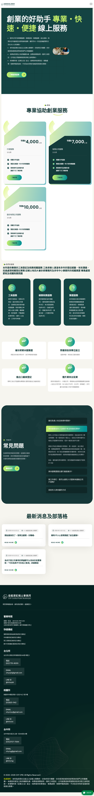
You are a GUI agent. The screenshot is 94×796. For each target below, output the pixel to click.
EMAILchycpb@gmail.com (14, 671)
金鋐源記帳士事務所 (31, 530)
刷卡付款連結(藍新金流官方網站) (15, 644)
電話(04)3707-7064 (12, 740)
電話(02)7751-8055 (12, 662)
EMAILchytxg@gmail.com (14, 750)
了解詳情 (14, 177)
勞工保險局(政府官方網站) (12, 641)
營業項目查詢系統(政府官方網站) (15, 634)
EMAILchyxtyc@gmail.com (14, 710)
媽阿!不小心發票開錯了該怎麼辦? (64, 535)
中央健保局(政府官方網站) (12, 637)
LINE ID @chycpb (10, 681)
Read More (9, 542)
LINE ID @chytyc (9, 720)
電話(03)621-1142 (11, 701)
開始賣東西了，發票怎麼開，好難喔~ (20, 535)
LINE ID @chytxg (9, 759)
